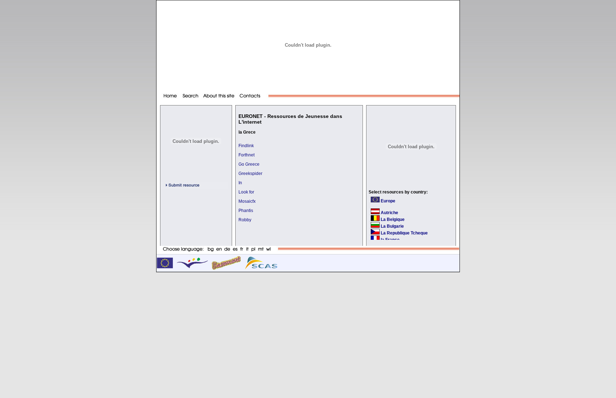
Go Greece (249, 164)
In (240, 182)
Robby (244, 219)
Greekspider (250, 173)
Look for (246, 192)
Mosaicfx (247, 201)
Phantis (245, 210)
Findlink (246, 145)
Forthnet (246, 155)
